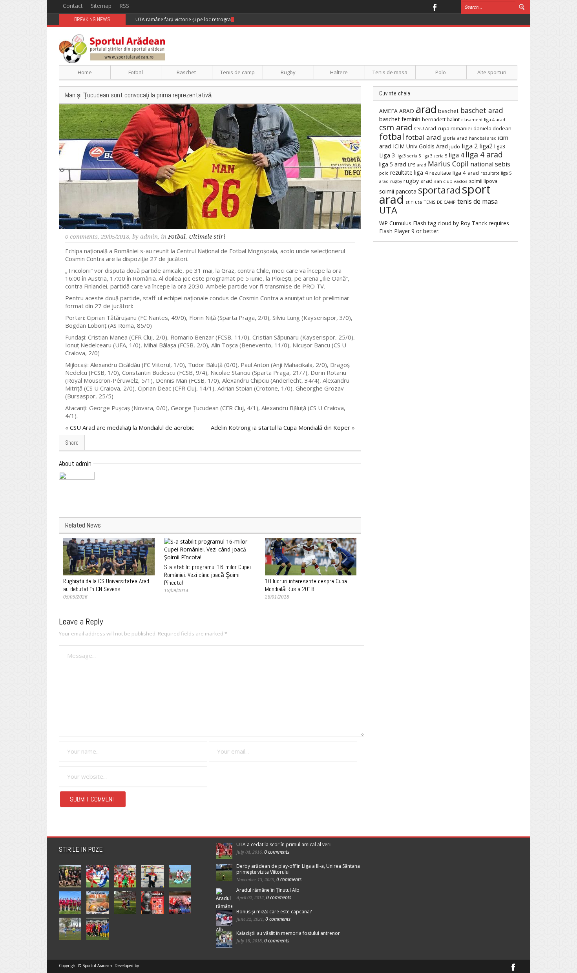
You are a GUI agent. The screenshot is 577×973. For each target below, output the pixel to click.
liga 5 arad (392, 164)
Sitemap (101, 5)
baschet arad (481, 110)
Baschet (186, 72)
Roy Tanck (473, 223)
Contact (73, 5)
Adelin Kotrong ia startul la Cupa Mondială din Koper (280, 427)
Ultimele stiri (207, 236)
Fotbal (135, 72)
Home (85, 72)
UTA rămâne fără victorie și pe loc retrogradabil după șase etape (208, 19)
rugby (396, 181)
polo (384, 173)
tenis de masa (477, 201)
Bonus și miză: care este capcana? (274, 911)
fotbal (391, 136)
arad (426, 109)
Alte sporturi (491, 72)
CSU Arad (425, 128)
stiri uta (413, 202)
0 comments (81, 236)
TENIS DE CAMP (440, 202)
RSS (124, 5)
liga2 (486, 146)
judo (454, 146)
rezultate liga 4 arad (454, 172)
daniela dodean (492, 128)
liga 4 (456, 155)
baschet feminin (399, 119)
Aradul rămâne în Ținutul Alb (267, 890)
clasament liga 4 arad (483, 119)
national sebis (490, 164)
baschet (448, 111)
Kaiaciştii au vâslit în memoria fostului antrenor (288, 933)
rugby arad (418, 180)
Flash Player (394, 231)
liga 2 (470, 146)
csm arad (396, 127)
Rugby (288, 72)
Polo (440, 72)
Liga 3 (387, 155)
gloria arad (455, 137)
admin (149, 236)
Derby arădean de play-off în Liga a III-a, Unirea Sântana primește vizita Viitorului (298, 869)
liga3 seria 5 (408, 156)
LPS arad (417, 165)
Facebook (434, 6)
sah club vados (450, 181)
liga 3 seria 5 (434, 156)
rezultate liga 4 (409, 172)
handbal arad (483, 138)
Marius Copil (448, 163)
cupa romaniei (455, 128)
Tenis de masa (389, 72)
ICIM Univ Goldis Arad (420, 146)
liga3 (499, 146)
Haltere (339, 72)
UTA (388, 210)
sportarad (439, 190)
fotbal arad (423, 137)
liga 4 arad (484, 154)
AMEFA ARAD (396, 111)
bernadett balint (441, 119)
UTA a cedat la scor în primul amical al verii (284, 844)
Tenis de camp (237, 72)
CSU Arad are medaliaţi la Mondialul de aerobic (132, 427)
